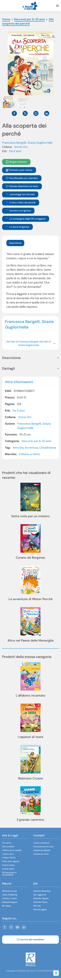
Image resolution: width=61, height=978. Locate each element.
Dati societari (8, 846)
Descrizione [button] (11, 358)
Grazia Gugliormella (39, 142)
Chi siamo (6, 843)
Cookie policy (8, 868)
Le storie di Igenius (19, 226)
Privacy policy (8, 865)
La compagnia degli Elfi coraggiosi (27, 218)
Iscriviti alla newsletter (32, 939)
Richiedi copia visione (20, 170)
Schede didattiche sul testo (23, 186)
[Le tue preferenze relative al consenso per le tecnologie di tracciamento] (56, 973)
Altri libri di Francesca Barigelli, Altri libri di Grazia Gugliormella (28, 343)
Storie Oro (21, 147)
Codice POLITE (9, 857)
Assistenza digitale (41, 850)
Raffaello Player (40, 902)
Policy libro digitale (10, 861)
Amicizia (18, 447)
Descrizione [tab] (15, 242)
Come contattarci (41, 843)
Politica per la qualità (11, 850)
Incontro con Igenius (20, 210)
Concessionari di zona (43, 846)
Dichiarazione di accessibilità (9, 873)
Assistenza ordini (41, 854)
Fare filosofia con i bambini (23, 178)
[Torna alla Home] (30, 5)
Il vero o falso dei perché (22, 202)
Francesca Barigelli (14, 142)
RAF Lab (37, 906)
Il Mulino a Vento (29, 454)
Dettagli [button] (8, 368)
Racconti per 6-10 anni (36, 441)
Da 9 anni (15, 151)
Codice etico (8, 854)
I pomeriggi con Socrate (22, 194)
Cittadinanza (47, 447)
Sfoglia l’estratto (18, 161)
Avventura (31, 447)
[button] (57, 5)
